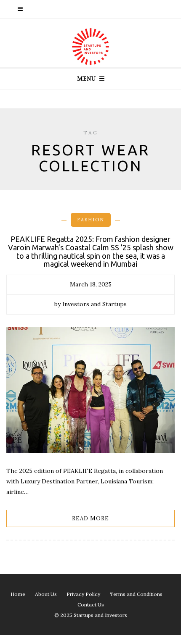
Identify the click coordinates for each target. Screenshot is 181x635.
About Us (46, 594)
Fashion (90, 220)
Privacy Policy (83, 594)
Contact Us (90, 604)
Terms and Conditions (136, 594)
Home (18, 594)
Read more (90, 518)
